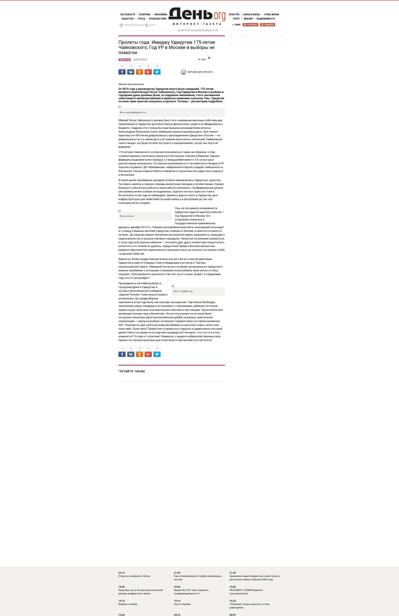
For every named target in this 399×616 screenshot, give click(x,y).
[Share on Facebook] (122, 69)
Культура (234, 14)
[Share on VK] (130, 69)
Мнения (248, 18)
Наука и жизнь (251, 14)
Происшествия (157, 18)
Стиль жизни (271, 14)
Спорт (236, 18)
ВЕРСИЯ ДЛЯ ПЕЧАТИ (199, 71)
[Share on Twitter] (157, 69)
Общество (128, 18)
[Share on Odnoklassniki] (139, 69)
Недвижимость (266, 18)
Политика (144, 14)
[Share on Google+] (148, 69)
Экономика (160, 14)
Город (141, 18)
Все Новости (127, 14)
